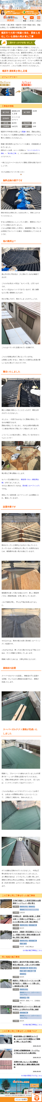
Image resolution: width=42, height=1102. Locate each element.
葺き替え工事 (12, 153)
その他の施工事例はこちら (32, 950)
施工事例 (11, 25)
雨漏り (24, 132)
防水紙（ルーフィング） (31, 486)
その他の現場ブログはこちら (31, 1075)
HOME (2, 25)
